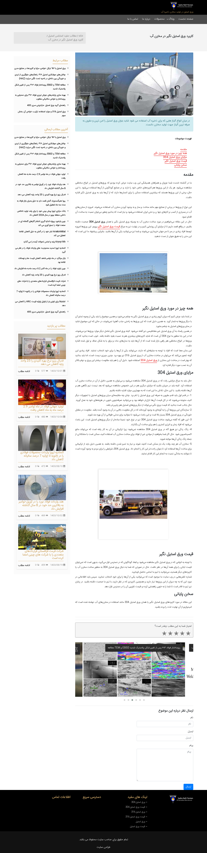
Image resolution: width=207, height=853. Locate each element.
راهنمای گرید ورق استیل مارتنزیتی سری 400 (46, 105)
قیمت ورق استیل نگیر (176, 161)
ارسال (188, 787)
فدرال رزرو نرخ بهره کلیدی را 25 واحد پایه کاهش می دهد (41, 194)
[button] (124, 700)
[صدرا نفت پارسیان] (181, 6)
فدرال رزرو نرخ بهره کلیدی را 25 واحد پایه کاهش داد (43, 275)
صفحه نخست (185, 19)
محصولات (159, 19)
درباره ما (146, 19)
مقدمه (183, 149)
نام (192, 718)
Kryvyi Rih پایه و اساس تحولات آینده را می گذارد (44, 242)
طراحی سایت (103, 847)
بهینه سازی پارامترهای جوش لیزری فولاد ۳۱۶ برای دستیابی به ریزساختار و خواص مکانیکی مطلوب (134, 648)
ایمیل (190, 732)
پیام (191, 745)
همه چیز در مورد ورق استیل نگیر (170, 153)
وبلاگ (171, 19)
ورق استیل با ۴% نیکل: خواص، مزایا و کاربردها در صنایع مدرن (39, 68)
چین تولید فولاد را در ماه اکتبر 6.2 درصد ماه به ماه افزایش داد (39, 268)
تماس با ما (132, 19)
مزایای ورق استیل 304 (175, 157)
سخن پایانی (180, 165)
